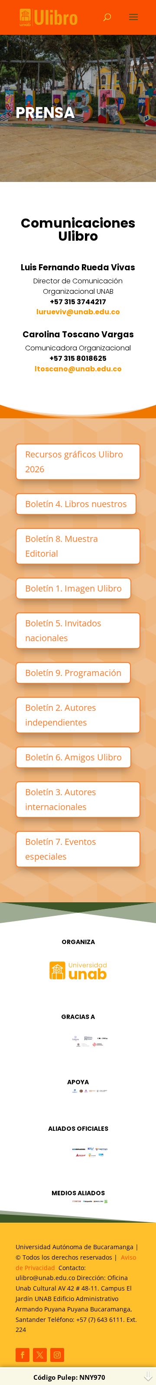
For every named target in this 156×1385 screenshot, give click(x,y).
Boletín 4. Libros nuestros (76, 504)
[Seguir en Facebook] (22, 1355)
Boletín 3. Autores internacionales (60, 799)
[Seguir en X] (40, 1355)
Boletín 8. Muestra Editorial (61, 546)
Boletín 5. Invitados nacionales (63, 630)
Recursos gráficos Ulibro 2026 (74, 461)
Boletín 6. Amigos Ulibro (73, 757)
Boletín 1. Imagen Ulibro (73, 588)
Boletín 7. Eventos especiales (60, 849)
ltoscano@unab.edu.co (78, 369)
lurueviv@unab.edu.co (78, 312)
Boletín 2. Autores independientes (60, 715)
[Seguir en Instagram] (57, 1355)
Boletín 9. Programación (73, 673)
